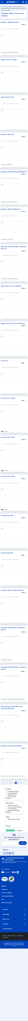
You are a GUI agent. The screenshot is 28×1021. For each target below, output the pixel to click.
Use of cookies (5, 937)
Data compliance (20, 935)
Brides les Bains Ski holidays (14, 810)
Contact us (4, 889)
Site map (4, 935)
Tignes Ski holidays (12, 796)
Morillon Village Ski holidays (14, 819)
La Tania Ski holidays (12, 808)
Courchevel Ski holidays (13, 793)
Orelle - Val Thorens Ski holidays (15, 806)
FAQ (2, 899)
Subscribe (22, 843)
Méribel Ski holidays (12, 794)
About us (3, 886)
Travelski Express (7, 928)
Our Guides (6, 924)
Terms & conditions (6, 892)
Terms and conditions (11, 935)
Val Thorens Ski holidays (13, 805)
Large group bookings (7, 896)
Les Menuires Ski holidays (13, 791)
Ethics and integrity (6, 902)
